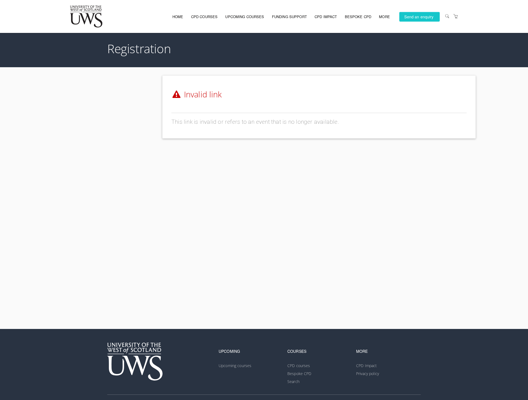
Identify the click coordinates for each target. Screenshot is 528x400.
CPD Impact (326, 16)
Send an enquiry (418, 16)
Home (177, 16)
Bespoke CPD (358, 16)
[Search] (447, 16)
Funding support (289, 16)
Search (293, 381)
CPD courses (204, 16)
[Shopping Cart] (455, 16)
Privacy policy (367, 373)
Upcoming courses (244, 16)
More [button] (384, 16)
